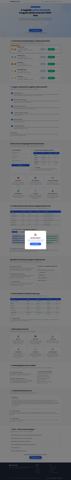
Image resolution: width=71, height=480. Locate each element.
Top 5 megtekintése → (35, 243)
